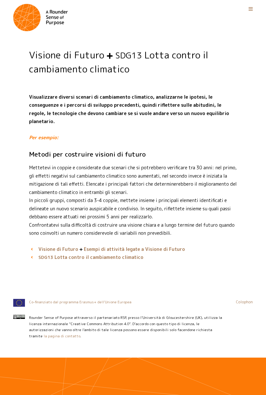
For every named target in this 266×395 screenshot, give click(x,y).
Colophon (244, 302)
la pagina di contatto (62, 335)
